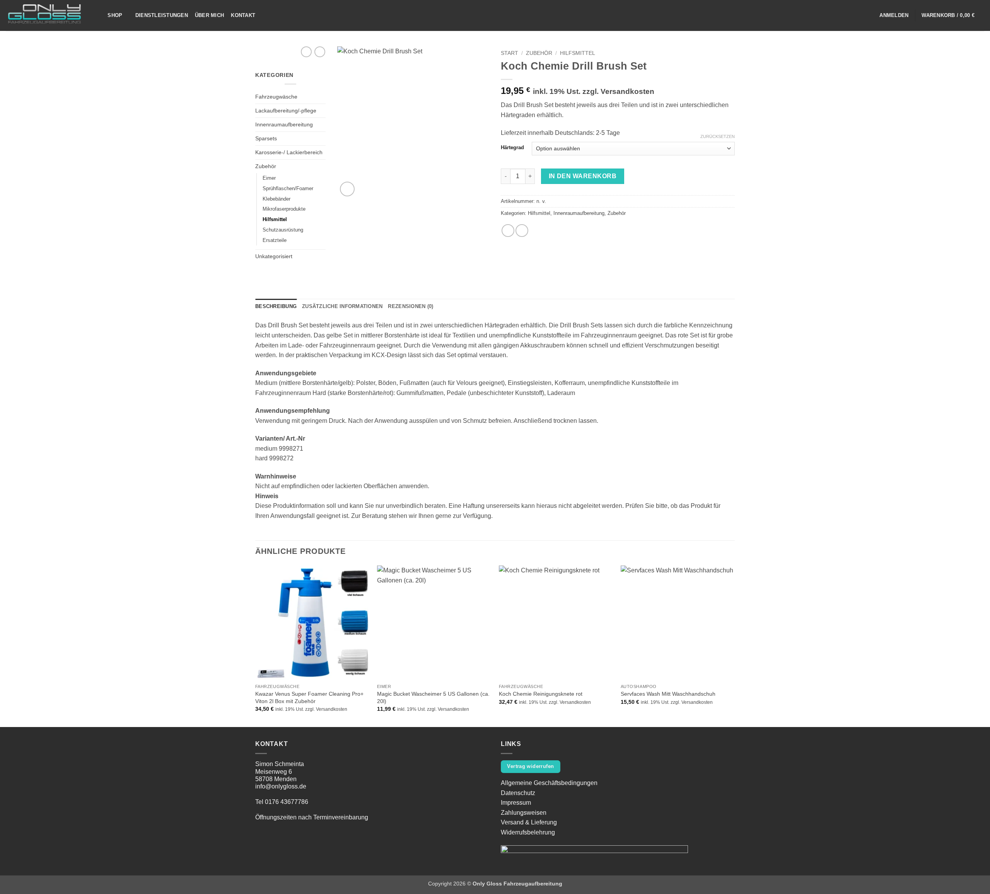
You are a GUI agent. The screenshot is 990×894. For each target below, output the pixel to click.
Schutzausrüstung (283, 230)
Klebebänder (276, 199)
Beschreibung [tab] (276, 306)
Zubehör (265, 166)
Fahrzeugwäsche (276, 97)
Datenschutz (518, 793)
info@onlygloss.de (280, 786)
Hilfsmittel (275, 219)
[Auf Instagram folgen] (857, 15)
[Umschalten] (321, 166)
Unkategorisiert (273, 256)
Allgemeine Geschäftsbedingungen (549, 783)
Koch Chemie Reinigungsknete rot (540, 694)
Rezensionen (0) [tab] (410, 306)
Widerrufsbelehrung (528, 832)
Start (509, 53)
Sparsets (266, 138)
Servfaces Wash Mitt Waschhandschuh (668, 694)
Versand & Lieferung (529, 822)
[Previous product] (319, 51)
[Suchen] (98, 15)
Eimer (269, 178)
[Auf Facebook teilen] (508, 230)
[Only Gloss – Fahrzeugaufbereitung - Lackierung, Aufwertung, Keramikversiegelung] (44, 15)
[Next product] (306, 51)
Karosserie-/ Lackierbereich (289, 152)
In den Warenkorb (582, 176)
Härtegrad (512, 147)
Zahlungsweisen (523, 812)
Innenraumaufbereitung (284, 124)
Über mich (209, 15)
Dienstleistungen (161, 15)
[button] (893, 15)
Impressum (516, 802)
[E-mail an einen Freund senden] (521, 230)
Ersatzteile (275, 240)
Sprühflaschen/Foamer (288, 188)
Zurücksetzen (717, 136)
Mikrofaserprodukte (284, 209)
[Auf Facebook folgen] (847, 15)
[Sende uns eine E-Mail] (867, 15)
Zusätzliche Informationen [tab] (342, 306)
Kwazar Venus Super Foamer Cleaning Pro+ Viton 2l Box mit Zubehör (309, 697)
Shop (115, 15)
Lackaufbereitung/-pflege (285, 110)
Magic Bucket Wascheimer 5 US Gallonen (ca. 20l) (433, 697)
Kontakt (243, 15)
